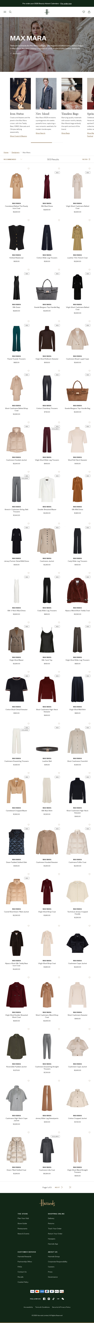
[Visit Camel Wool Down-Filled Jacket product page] (16, 874)
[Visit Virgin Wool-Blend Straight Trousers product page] (77, 1132)
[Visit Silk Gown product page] (16, 269)
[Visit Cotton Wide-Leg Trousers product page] (47, 220)
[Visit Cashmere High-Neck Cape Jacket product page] (16, 1080)
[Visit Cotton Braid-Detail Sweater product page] (16, 672)
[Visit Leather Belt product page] (47, 723)
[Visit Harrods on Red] (58, 1299)
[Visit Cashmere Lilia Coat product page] (47, 1132)
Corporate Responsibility (57, 1261)
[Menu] (5, 12)
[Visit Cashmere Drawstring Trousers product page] (16, 723)
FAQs (20, 1266)
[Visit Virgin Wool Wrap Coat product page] (47, 874)
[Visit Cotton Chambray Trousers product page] (47, 370)
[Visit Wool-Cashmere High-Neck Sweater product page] (47, 672)
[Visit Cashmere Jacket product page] (47, 523)
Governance (53, 1276)
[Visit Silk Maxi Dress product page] (47, 168)
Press (50, 1271)
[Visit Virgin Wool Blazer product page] (16, 622)
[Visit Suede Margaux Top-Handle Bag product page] (47, 269)
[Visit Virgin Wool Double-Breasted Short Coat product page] (16, 977)
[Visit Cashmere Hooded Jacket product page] (16, 422)
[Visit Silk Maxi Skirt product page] (47, 773)
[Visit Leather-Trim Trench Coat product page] (77, 220)
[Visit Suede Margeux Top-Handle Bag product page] (77, 370)
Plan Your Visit (23, 1218)
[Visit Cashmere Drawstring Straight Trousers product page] (47, 1029)
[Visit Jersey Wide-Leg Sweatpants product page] (47, 1080)
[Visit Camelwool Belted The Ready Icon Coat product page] (16, 168)
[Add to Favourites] (28, 168)
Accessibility (28, 1307)
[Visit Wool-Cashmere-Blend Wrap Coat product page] (47, 977)
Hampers (51, 1238)
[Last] (70, 1187)
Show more (17, 53)
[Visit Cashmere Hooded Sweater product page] (47, 824)
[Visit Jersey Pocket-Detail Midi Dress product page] (16, 523)
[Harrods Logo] (47, 1202)
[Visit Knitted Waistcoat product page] (16, 220)
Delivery (51, 1218)
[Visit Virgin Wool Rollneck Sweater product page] (47, 321)
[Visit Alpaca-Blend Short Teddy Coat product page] (77, 573)
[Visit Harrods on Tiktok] (53, 1299)
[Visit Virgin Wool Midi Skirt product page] (77, 672)
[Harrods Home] (47, 12)
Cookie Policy (23, 1282)
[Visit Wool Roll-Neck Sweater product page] (77, 422)
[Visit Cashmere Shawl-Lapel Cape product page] (77, 321)
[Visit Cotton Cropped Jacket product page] (77, 1080)
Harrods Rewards (24, 1256)
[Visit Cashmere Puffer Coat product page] (77, 824)
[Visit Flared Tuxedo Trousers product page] (16, 321)
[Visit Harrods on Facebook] (44, 1299)
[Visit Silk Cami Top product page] (47, 622)
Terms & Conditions (42, 1307)
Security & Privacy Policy (61, 1307)
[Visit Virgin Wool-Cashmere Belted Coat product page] (77, 168)
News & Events (23, 1233)
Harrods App (53, 1243)
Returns (51, 1223)
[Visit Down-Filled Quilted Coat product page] (16, 1132)
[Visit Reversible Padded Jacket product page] (16, 1029)
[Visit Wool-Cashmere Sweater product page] (77, 977)
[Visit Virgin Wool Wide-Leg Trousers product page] (47, 422)
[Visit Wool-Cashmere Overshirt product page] (77, 723)
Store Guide (22, 1223)
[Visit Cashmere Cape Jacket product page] (77, 926)
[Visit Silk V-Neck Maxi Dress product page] (16, 573)
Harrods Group (54, 1256)
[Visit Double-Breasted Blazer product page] (47, 472)
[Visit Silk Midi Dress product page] (77, 472)
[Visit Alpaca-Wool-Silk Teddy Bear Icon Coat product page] (16, 926)
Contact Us (22, 1271)
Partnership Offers (25, 1261)
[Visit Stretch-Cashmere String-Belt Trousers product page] (16, 472)
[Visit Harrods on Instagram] (49, 1299)
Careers (51, 1266)
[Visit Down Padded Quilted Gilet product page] (16, 824)
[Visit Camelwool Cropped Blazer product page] (16, 773)
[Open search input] (10, 12)
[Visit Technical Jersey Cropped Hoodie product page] (77, 874)
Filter (85, 159)
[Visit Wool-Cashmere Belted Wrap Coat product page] (16, 370)
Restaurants (22, 1228)
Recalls (20, 1276)
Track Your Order (54, 1228)
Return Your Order (55, 1233)
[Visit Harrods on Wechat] (63, 1299)
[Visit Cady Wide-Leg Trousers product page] (77, 523)
